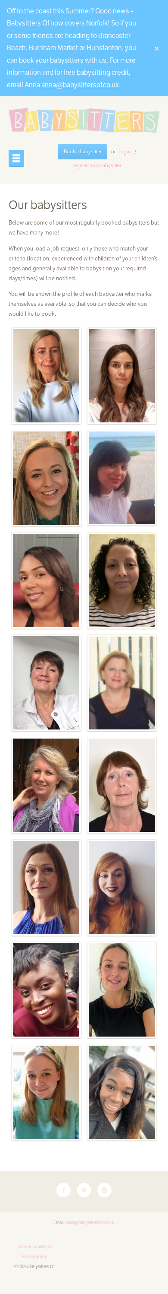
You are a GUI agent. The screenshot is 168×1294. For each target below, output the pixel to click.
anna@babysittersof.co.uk (80, 84)
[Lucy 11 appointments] (46, 1092)
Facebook (63, 1190)
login (125, 152)
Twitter (84, 1190)
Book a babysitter (83, 152)
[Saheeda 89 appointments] (46, 990)
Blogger (104, 1190)
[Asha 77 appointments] (122, 1092)
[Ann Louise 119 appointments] (122, 785)
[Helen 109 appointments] (46, 785)
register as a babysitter (96, 165)
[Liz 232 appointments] (46, 580)
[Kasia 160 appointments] (46, 375)
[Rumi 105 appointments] (46, 887)
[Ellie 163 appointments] (122, 478)
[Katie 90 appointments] (46, 478)
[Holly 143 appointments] (46, 682)
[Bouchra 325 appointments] (122, 580)
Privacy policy (34, 1256)
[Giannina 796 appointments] (122, 375)
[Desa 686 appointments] (122, 682)
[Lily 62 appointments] (122, 990)
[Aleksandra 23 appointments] (122, 887)
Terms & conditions (34, 1247)
